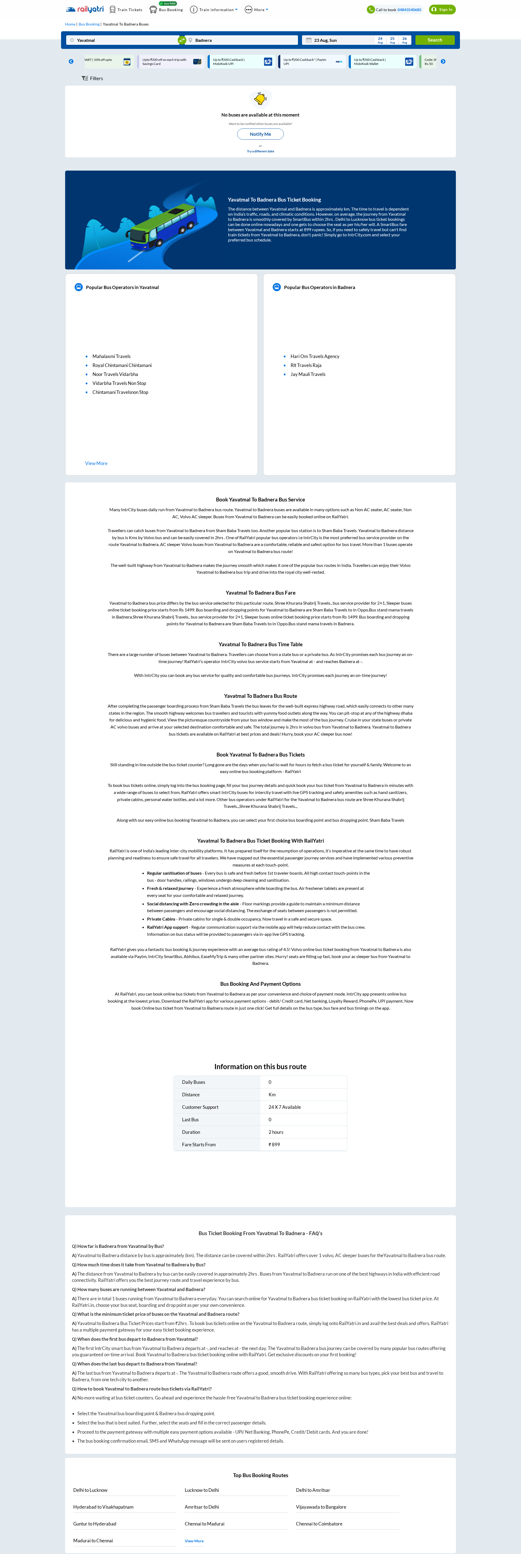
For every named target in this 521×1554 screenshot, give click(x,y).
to (90, 1490)
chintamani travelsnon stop (120, 392)
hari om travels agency (315, 356)
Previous (69, 61)
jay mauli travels (308, 374)
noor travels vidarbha (115, 374)
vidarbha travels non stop (119, 383)
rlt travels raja (306, 365)
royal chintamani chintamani (122, 365)
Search (435, 40)
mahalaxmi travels (112, 356)
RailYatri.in (83, 1305)
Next (441, 61)
